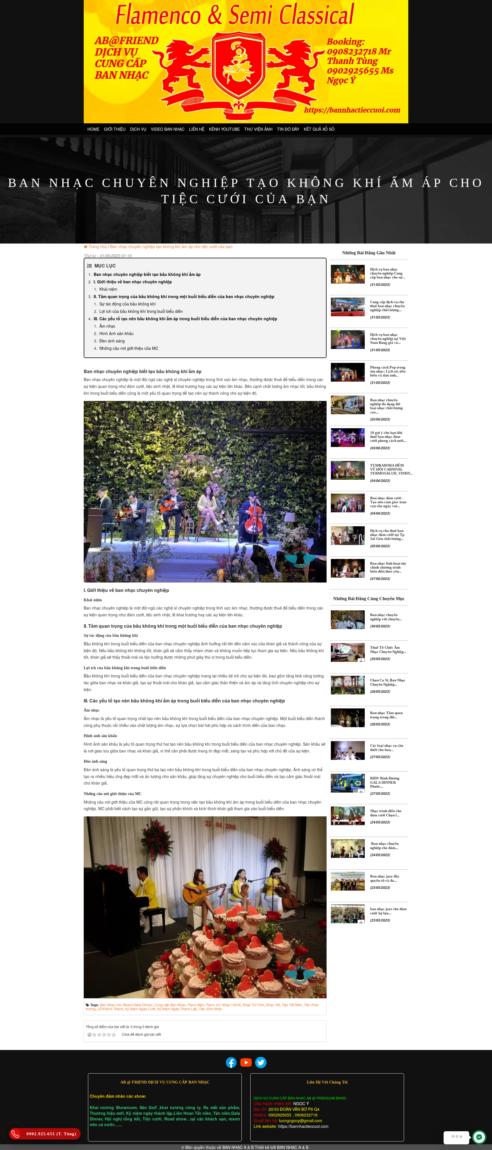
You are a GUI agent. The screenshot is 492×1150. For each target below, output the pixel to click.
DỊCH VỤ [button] (138, 129)
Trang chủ (97, 246)
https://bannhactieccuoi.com (303, 1126)
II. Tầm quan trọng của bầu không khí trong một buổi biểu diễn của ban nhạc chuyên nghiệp (184, 296)
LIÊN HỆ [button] (196, 129)
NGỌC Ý (300, 1103)
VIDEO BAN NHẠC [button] (167, 129)
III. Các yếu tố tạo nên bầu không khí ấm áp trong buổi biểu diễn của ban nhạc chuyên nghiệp (185, 318)
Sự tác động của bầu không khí (127, 304)
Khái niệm (108, 289)
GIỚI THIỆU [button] (115, 129)
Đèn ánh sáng (112, 341)
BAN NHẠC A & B (238, 1147)
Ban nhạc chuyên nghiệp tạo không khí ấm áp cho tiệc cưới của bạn (171, 246)
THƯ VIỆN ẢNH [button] (258, 129)
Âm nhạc (107, 326)
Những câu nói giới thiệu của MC (128, 348)
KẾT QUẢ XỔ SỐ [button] (319, 129)
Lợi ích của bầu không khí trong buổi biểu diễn (141, 311)
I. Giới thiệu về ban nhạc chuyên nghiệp (133, 281)
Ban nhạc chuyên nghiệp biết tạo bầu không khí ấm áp (147, 274)
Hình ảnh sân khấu (116, 333)
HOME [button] (93, 129)
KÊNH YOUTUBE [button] (224, 129)
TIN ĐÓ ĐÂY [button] (288, 129)
